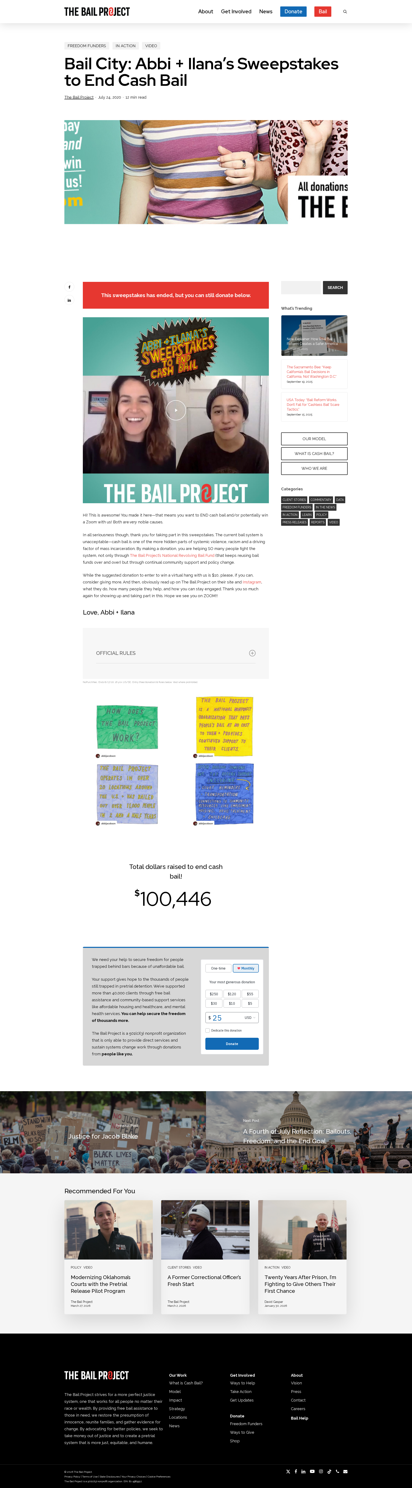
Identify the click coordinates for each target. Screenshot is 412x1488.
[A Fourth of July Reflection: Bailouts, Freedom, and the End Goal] (309, 1132)
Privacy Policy (72, 1476)
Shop (235, 1441)
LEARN (307, 515)
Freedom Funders (246, 1424)
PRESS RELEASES (294, 522)
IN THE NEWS (325, 507)
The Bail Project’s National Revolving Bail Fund (172, 555)
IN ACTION (126, 46)
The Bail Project (79, 97)
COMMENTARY (321, 500)
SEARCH (335, 287)
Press (296, 1391)
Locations (178, 1417)
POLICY (321, 515)
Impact (175, 1400)
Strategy (177, 1408)
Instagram (252, 582)
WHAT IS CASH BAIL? (314, 453)
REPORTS (317, 522)
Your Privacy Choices (134, 1476)
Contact (298, 1400)
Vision (296, 1383)
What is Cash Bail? (186, 1383)
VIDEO (151, 46)
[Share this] (69, 287)
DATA (340, 500)
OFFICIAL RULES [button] (116, 653)
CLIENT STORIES (294, 500)
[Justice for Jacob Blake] (103, 1132)
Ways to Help (242, 1383)
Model (175, 1391)
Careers (298, 1408)
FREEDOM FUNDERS (87, 46)
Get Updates (242, 1400)
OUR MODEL (314, 439)
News (174, 1426)
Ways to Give (242, 1432)
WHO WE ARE (314, 468)
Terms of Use (90, 1476)
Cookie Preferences (159, 1476)
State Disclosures (110, 1476)
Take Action (240, 1391)
